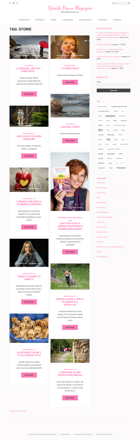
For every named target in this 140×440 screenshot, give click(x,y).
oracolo (100, 149)
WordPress (108, 434)
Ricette (99, 252)
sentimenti (119, 158)
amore (116, 111)
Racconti (100, 242)
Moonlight (24, 20)
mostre (99, 144)
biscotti (100, 116)
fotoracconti (70, 65)
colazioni (100, 120)
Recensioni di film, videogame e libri (110, 247)
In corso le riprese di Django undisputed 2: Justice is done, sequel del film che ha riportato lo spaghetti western (113, 35)
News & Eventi (102, 232)
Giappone (101, 135)
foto (108, 130)
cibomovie (101, 183)
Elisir (53, 20)
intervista (111, 135)
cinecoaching (102, 188)
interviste (120, 134)
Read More (29, 94)
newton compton (124, 144)
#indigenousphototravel (119, 106)
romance (109, 158)
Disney (108, 120)
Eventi (100, 125)
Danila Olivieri (37, 55)
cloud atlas (101, 193)
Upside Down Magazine (70, 8)
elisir (98, 197)
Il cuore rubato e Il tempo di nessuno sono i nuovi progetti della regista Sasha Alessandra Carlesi (113, 66)
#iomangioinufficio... (104, 111)
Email (99, 82)
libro (116, 139)
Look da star (101, 227)
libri (109, 139)
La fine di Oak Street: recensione (109, 57)
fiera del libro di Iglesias (120, 125)
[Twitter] (13, 3)
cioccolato (122, 116)
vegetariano (101, 168)
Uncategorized (102, 257)
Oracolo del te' (29, 133)
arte (123, 111)
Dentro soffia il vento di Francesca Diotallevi (70, 302)
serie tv (101, 163)
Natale (114, 144)
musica (107, 144)
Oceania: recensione (104, 44)
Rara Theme (88, 434)
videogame (121, 168)
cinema (110, 116)
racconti (111, 153)
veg (122, 163)
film (100, 130)
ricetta (120, 154)
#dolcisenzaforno (102, 106)
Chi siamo (102, 20)
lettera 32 (100, 139)
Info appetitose (102, 212)
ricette (100, 158)
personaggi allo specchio (113, 149)
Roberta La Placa (78, 55)
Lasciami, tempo (70, 127)
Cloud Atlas (67, 20)
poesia (100, 154)
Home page (101, 207)
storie (110, 163)
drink (115, 120)
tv (116, 163)
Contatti (117, 20)
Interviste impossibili (105, 217)
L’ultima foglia (70, 68)
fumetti (115, 130)
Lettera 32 (39, 20)
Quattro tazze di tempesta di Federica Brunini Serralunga (70, 226)
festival (108, 125)
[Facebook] (10, 3)
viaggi (111, 168)
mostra (123, 139)
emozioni (124, 121)
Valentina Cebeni (36, 123)
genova (123, 130)
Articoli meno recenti (18, 411)
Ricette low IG (85, 20)
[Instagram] (17, 3)
